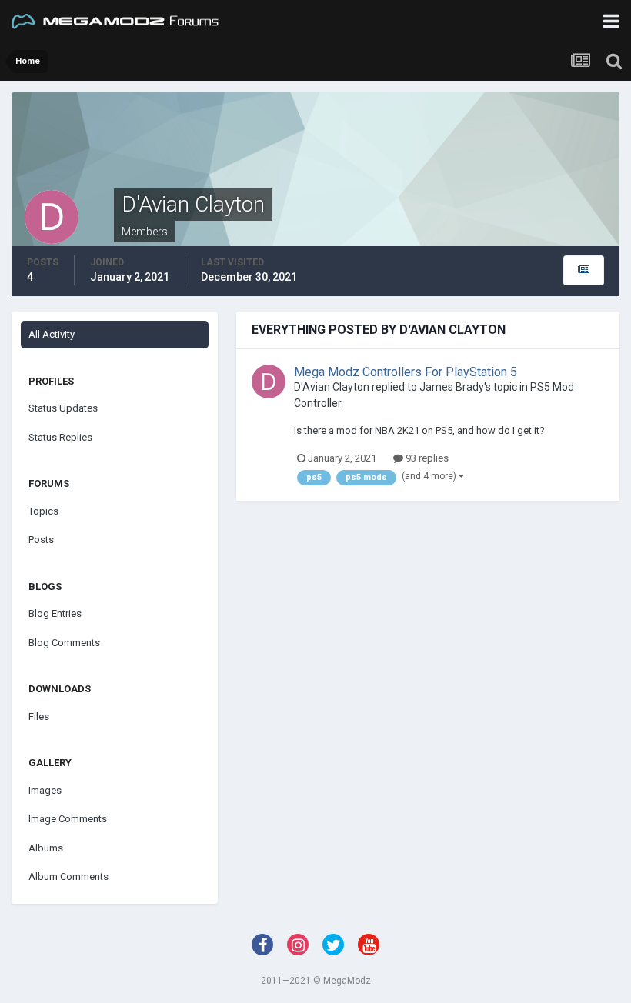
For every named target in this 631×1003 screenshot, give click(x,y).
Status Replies (60, 437)
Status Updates (63, 408)
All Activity (51, 334)
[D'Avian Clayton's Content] (583, 270)
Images (45, 790)
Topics (43, 511)
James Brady (451, 387)
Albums (45, 848)
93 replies (426, 458)
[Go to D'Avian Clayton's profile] (268, 381)
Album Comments (68, 876)
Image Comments (67, 819)
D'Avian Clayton (331, 387)
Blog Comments (64, 642)
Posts (41, 539)
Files (38, 716)
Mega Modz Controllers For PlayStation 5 (405, 372)
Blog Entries (55, 613)
